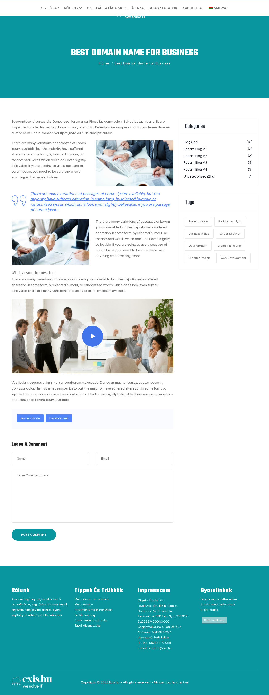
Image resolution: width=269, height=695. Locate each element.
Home (104, 63)
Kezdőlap (49, 8)
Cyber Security (230, 234)
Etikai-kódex (209, 610)
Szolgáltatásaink (105, 8)
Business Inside (199, 234)
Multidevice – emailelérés (92, 599)
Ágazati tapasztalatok (154, 8)
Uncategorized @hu (218, 176)
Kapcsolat (193, 8)
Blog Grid (218, 142)
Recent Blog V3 (218, 162)
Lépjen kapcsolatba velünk (219, 599)
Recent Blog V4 (218, 169)
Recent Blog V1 (218, 149)
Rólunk (71, 8)
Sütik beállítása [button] (214, 620)
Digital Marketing (229, 245)
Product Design (199, 258)
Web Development (233, 258)
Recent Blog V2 (218, 156)
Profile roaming (85, 615)
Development (58, 418)
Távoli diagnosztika (88, 625)
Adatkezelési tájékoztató (218, 604)
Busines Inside (30, 418)
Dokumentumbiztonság (91, 620)
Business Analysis (230, 221)
